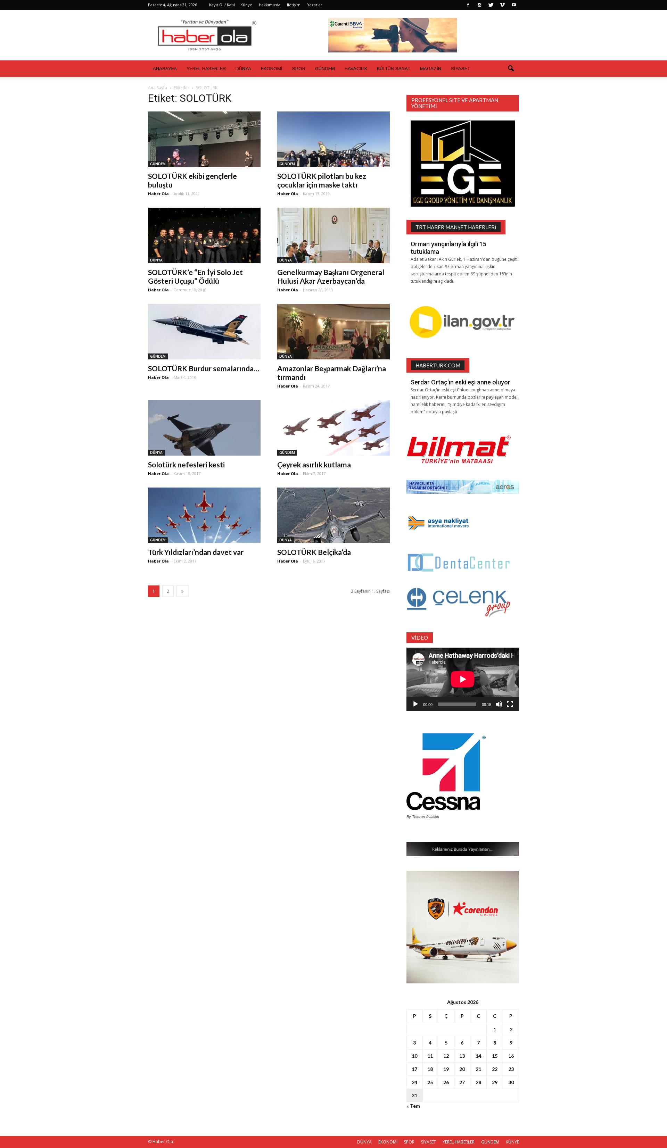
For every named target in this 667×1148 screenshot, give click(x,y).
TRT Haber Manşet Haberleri (455, 227)
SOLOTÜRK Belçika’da (314, 552)
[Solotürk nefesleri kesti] (204, 428)
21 (478, 1069)
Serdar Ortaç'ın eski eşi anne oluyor (460, 382)
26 (446, 1082)
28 (478, 1082)
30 (511, 1082)
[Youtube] (514, 5)
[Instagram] (479, 5)
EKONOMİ (271, 68)
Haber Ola (158, 193)
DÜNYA (243, 68)
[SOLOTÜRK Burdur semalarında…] (204, 331)
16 (511, 1056)
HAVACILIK (356, 68)
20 (462, 1069)
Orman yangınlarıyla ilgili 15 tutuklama (448, 247)
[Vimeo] (502, 5)
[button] (510, 68)
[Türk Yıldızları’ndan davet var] (204, 515)
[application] (462, 679)
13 (462, 1056)
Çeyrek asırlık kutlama (314, 464)
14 (478, 1056)
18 (430, 1069)
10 (414, 1056)
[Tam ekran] (510, 704)
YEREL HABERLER (206, 68)
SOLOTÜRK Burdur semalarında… (203, 368)
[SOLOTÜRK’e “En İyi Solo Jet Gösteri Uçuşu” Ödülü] (204, 235)
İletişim (293, 4)
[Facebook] (468, 5)
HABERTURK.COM (437, 365)
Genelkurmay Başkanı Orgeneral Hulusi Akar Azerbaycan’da (330, 276)
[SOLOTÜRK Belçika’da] (333, 515)
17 (414, 1069)
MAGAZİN (430, 68)
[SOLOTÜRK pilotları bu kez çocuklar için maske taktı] (333, 139)
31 (414, 1095)
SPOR (298, 68)
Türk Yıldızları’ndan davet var (196, 552)
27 (462, 1082)
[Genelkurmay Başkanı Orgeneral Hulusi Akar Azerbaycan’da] (333, 235)
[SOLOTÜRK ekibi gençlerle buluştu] (204, 139)
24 (414, 1082)
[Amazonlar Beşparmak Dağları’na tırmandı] (333, 331)
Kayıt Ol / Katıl (222, 4)
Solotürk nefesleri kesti (186, 464)
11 (430, 1056)
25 (430, 1082)
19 (446, 1069)
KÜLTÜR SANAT (393, 68)
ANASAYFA (165, 68)
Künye (246, 4)
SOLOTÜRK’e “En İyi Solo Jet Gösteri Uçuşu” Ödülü (195, 276)
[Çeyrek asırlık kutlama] (333, 428)
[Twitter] (491, 5)
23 (511, 1069)
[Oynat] (415, 704)
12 (446, 1056)
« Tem (413, 1106)
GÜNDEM (325, 68)
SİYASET (460, 68)
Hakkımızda (269, 4)
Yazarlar (314, 4)
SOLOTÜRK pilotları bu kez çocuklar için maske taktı (321, 180)
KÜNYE (512, 1142)
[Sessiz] (498, 704)
